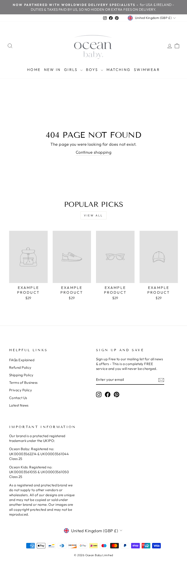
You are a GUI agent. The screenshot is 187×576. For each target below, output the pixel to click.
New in (52, 69)
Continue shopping (94, 152)
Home (34, 69)
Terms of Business (23, 382)
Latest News (19, 405)
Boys (93, 69)
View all (93, 215)
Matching (118, 69)
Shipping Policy (21, 375)
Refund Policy (20, 367)
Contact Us (18, 398)
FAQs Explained (21, 360)
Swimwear (147, 69)
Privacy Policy (20, 390)
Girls (71, 69)
